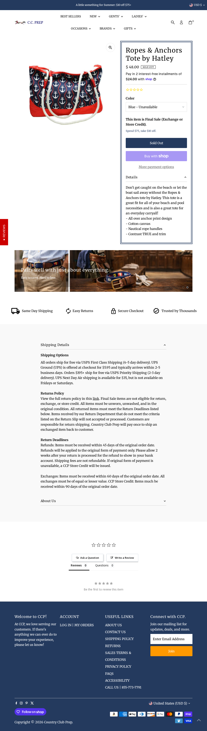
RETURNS (113, 646)
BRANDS (106, 28)
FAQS (109, 674)
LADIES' (138, 16)
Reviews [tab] (76, 565)
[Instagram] (21, 703)
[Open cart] (190, 22)
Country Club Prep (58, 722)
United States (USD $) (170, 703)
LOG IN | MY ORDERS (77, 625)
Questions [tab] (102, 565)
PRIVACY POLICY (118, 666)
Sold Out (156, 143)
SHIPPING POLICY (119, 639)
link (96, 399)
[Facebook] (16, 703)
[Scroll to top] (199, 720)
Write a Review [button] (124, 558)
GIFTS (128, 28)
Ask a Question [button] (89, 558)
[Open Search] (173, 22)
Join (171, 651)
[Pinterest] (26, 703)
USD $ (198, 5)
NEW (93, 16)
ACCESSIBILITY (117, 680)
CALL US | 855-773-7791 (123, 687)
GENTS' (114, 16)
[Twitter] (32, 703)
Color (130, 98)
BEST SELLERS (70, 16)
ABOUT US (113, 625)
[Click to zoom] (110, 47)
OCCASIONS (79, 28)
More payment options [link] (156, 167)
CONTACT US (115, 632)
